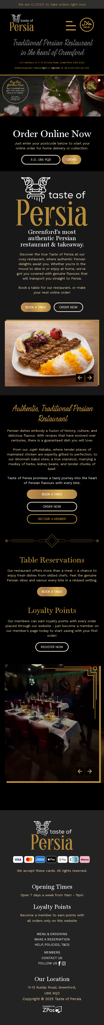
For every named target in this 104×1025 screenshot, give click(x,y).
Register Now (52, 647)
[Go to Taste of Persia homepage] (22, 22)
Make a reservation (52, 939)
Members (52, 952)
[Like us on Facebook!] (59, 963)
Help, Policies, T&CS (52, 944)
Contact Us (52, 958)
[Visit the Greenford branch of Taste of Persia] (52, 838)
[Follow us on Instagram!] (64, 963)
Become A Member (52, 519)
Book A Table (36, 307)
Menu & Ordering (52, 934)
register (55, 67)
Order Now (68, 307)
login (44, 67)
